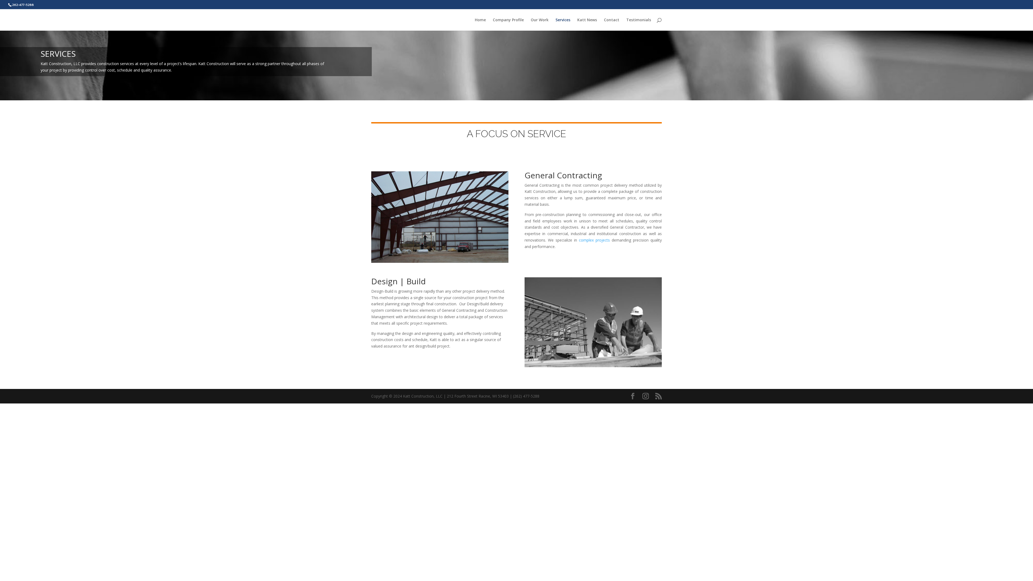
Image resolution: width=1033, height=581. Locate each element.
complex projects (594, 240)
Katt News (587, 20)
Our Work (540, 20)
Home (480, 20)
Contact (611, 20)
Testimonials (638, 20)
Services (563, 20)
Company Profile (508, 20)
